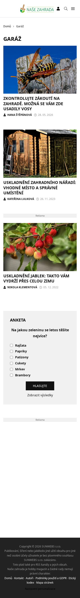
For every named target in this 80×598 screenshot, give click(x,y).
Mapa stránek (44, 582)
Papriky (21, 351)
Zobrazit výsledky (40, 395)
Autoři (29, 578)
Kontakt (19, 578)
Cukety (20, 363)
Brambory (22, 375)
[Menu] (73, 9)
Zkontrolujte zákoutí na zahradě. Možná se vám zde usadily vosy (33, 103)
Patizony (21, 357)
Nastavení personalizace (40, 589)
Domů (8, 578)
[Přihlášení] (58, 8)
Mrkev (20, 369)
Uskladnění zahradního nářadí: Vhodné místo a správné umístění (39, 187)
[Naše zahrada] (37, 8)
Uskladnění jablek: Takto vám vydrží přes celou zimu (36, 278)
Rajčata (20, 345)
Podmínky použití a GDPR (51, 578)
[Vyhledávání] (66, 9)
